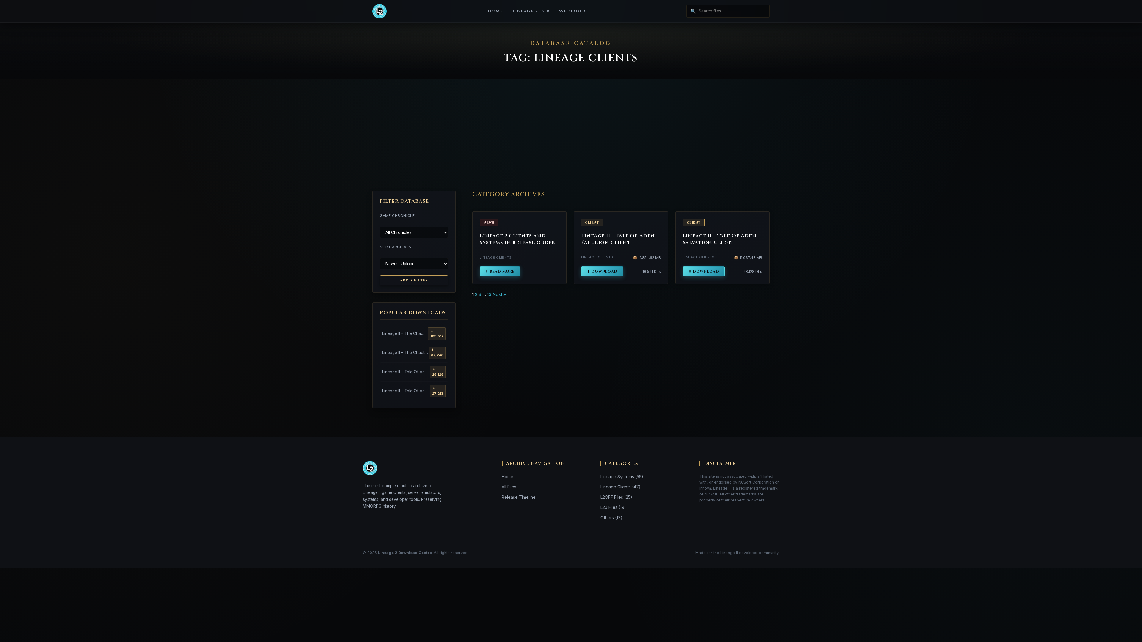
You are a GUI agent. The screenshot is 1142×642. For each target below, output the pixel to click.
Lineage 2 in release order (549, 11)
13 (489, 294)
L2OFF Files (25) (616, 497)
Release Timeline (519, 497)
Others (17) (611, 517)
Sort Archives (395, 247)
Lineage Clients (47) (620, 486)
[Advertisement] (571, 135)
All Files (509, 486)
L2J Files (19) (613, 507)
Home (495, 11)
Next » (499, 294)
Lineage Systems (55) (621, 476)
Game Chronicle (397, 215)
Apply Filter (414, 280)
